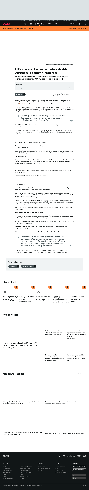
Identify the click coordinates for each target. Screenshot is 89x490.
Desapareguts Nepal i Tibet (38, 20)
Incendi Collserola (74, 20)
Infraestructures (27, 266)
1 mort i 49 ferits (24, 103)
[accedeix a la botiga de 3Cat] (80, 24)
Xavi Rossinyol (28, 301)
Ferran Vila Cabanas (71, 338)
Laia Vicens (72, 301)
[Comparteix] (58, 94)
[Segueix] (24, 94)
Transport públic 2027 (66, 20)
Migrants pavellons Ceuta (55, 20)
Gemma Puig (22, 301)
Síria (80, 20)
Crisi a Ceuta (47, 20)
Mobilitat (19, 94)
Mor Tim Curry (29, 20)
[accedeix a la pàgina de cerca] (82, 24)
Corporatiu (73, 23)
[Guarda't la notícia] (54, 94)
